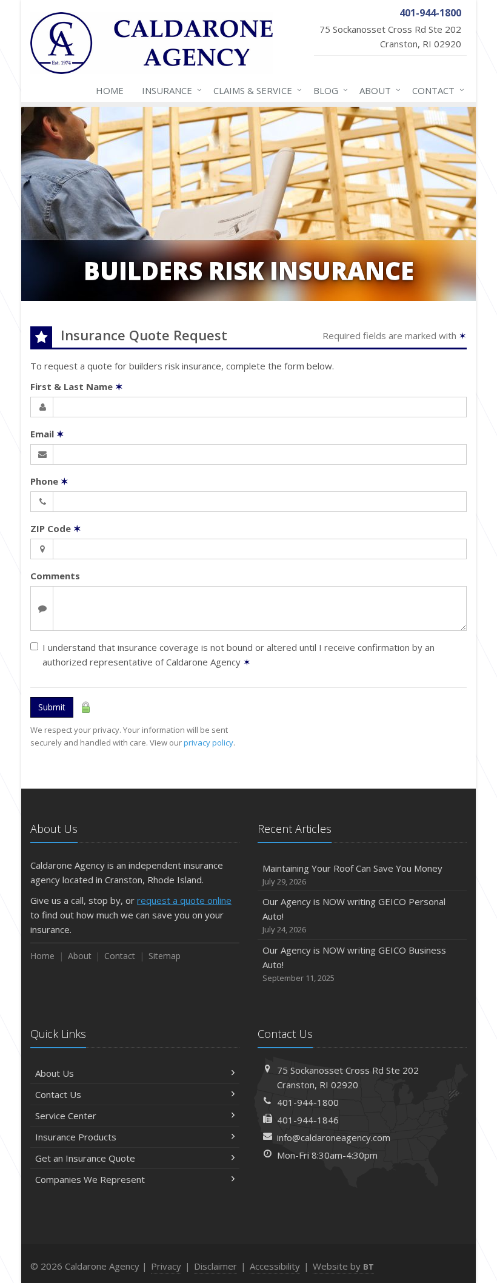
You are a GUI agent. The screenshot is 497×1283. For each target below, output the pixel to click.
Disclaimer (215, 1266)
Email (47, 434)
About (377, 90)
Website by (343, 1266)
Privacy (166, 1266)
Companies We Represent (90, 1179)
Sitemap (164, 955)
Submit (51, 707)
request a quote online (184, 900)
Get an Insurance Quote (85, 1158)
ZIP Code (55, 528)
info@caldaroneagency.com (333, 1137)
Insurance (169, 90)
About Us (54, 1073)
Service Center (65, 1116)
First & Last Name (76, 386)
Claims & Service (254, 90)
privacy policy (208, 742)
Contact (435, 90)
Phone (49, 481)
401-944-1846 (308, 1120)
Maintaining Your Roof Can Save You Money (352, 874)
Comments (55, 576)
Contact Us (58, 1094)
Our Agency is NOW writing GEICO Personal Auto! (353, 915)
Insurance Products (75, 1137)
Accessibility (275, 1266)
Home (110, 90)
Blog (327, 90)
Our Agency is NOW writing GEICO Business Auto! (354, 963)
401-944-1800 (308, 1102)
